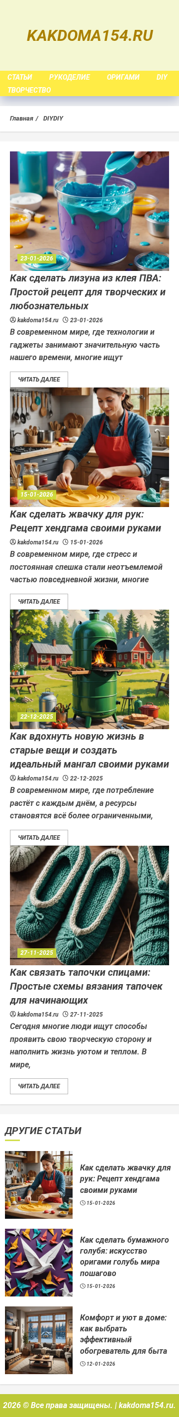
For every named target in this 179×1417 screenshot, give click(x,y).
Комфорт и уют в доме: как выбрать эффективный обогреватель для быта (123, 1334)
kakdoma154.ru (90, 35)
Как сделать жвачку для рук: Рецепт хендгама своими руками (125, 1179)
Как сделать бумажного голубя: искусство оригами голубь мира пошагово (124, 1256)
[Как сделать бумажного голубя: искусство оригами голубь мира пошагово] (39, 1262)
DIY (162, 77)
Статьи (19, 77)
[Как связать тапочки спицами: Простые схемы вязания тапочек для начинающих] (89, 905)
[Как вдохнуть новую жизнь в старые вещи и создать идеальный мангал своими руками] (89, 669)
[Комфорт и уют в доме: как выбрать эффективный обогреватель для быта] (39, 1340)
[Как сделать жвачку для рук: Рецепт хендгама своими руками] (89, 447)
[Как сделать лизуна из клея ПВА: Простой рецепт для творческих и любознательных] (89, 211)
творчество (29, 90)
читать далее (39, 379)
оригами (123, 77)
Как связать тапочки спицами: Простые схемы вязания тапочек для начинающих (86, 986)
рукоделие (69, 77)
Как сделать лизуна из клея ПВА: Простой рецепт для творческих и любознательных (88, 292)
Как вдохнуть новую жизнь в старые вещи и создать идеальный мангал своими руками (89, 750)
